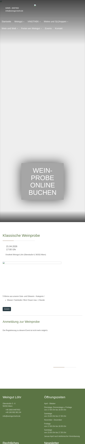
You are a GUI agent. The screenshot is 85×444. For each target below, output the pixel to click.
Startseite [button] (6, 21)
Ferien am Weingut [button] (31, 28)
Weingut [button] (18, 21)
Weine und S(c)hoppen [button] (55, 21)
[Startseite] (42, 5)
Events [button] (48, 28)
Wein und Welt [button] (9, 28)
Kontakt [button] (59, 28)
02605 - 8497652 (12, 8)
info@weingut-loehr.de (14, 11)
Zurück (7, 309)
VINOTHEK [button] (33, 21)
